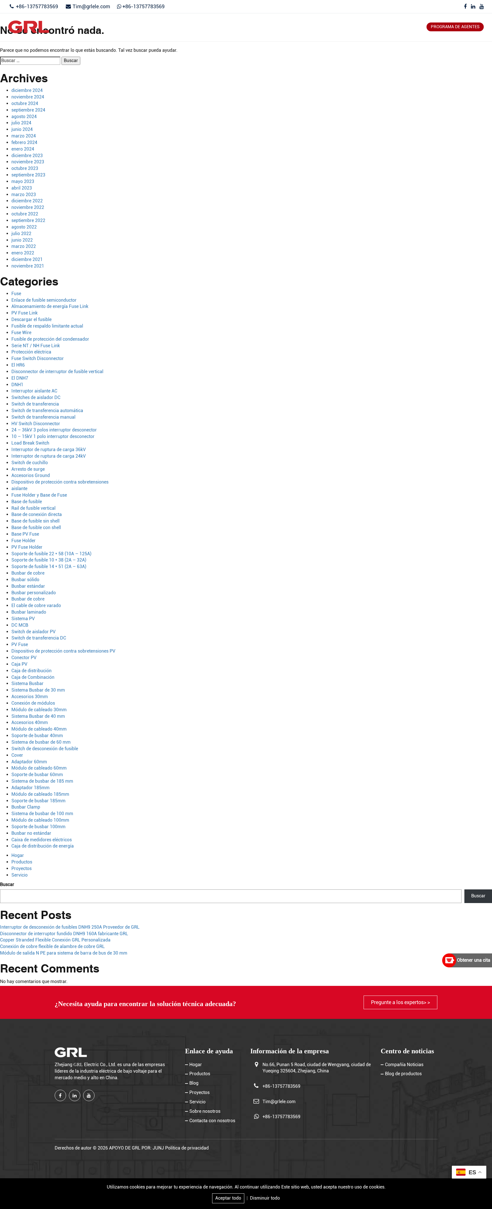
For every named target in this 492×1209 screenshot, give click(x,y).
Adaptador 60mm (29, 761)
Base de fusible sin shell (35, 521)
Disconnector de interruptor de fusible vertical (57, 371)
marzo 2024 (23, 136)
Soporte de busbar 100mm (38, 826)
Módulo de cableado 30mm (39, 709)
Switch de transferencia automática (47, 410)
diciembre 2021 (27, 259)
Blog (228, 27)
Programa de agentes (455, 26)
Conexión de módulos (33, 703)
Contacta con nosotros (378, 27)
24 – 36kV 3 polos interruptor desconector (54, 430)
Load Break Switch (30, 443)
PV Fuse (19, 644)
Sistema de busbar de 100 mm (42, 813)
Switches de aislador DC (35, 397)
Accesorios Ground (30, 475)
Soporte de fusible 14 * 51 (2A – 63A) (48, 566)
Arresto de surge (28, 469)
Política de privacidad (187, 1148)
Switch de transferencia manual (43, 417)
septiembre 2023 (28, 175)
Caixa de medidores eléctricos (41, 839)
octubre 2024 (24, 103)
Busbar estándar (28, 586)
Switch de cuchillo (29, 462)
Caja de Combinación (32, 677)
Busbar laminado (28, 612)
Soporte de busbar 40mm (37, 735)
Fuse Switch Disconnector (37, 358)
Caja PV (19, 664)
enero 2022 (22, 253)
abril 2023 (21, 188)
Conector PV (23, 657)
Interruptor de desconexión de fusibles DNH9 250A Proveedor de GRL (70, 927)
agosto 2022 (24, 227)
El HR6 (18, 365)
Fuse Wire (21, 332)
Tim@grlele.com (91, 6)
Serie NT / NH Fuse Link (35, 345)
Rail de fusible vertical (33, 508)
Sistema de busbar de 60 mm (41, 742)
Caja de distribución (31, 670)
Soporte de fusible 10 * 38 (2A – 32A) (48, 560)
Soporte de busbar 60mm (37, 774)
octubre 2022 (24, 214)
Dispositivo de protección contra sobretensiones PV (63, 651)
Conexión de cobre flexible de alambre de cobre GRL (52, 946)
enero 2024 (22, 149)
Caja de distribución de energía (42, 846)
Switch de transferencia (35, 404)
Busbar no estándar (31, 833)
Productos (202, 27)
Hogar (173, 27)
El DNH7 (19, 378)
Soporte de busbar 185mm (38, 800)
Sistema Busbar (27, 683)
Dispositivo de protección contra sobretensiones (59, 482)
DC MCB (19, 625)
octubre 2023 (24, 168)
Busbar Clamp (25, 807)
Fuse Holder (23, 540)
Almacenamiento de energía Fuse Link (49, 306)
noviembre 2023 (27, 162)
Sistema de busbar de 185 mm (42, 781)
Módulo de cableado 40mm (39, 729)
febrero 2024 (24, 142)
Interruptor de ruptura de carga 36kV (48, 449)
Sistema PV (23, 618)
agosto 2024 (24, 116)
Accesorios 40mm (29, 722)
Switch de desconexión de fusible (44, 748)
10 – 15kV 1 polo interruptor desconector (53, 436)
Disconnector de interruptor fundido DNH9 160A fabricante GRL (64, 933)
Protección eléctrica (31, 352)
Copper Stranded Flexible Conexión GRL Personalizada (55, 940)
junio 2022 (22, 240)
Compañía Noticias (404, 1064)
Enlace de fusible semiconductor (44, 300)
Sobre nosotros (323, 27)
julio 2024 (21, 123)
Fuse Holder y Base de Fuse (39, 495)
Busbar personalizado (33, 592)
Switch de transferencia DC (38, 638)
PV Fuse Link (24, 313)
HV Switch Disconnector (35, 423)
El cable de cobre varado (36, 605)
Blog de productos (403, 1073)
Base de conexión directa (36, 514)
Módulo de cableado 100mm (40, 820)
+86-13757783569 (36, 6)
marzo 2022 (23, 246)
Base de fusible (26, 501)
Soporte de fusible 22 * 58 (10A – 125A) (51, 553)
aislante (19, 488)
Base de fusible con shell (36, 527)
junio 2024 (22, 129)
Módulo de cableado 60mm (39, 768)
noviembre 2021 (27, 266)
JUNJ (158, 1148)
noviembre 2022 (27, 207)
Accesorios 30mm (29, 696)
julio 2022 (21, 233)
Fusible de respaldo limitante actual (47, 326)
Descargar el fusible (31, 319)
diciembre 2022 (27, 200)
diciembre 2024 (27, 90)
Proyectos (254, 27)
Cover (17, 755)
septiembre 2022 (28, 220)
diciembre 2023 (27, 155)
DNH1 (17, 384)
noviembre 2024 (27, 97)
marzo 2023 (23, 194)
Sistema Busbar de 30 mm (38, 690)
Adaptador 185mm (30, 787)
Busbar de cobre (27, 573)
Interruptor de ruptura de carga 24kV (48, 456)
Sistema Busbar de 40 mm (38, 716)
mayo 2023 (22, 181)
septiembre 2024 (28, 110)
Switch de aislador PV (33, 631)
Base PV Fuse (25, 534)
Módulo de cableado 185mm (40, 794)
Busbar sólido (25, 579)
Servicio (285, 27)
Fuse (16, 293)
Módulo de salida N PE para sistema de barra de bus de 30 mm (63, 953)
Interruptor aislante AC (34, 391)
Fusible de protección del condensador (50, 339)
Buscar (7, 884)
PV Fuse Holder (26, 547)
